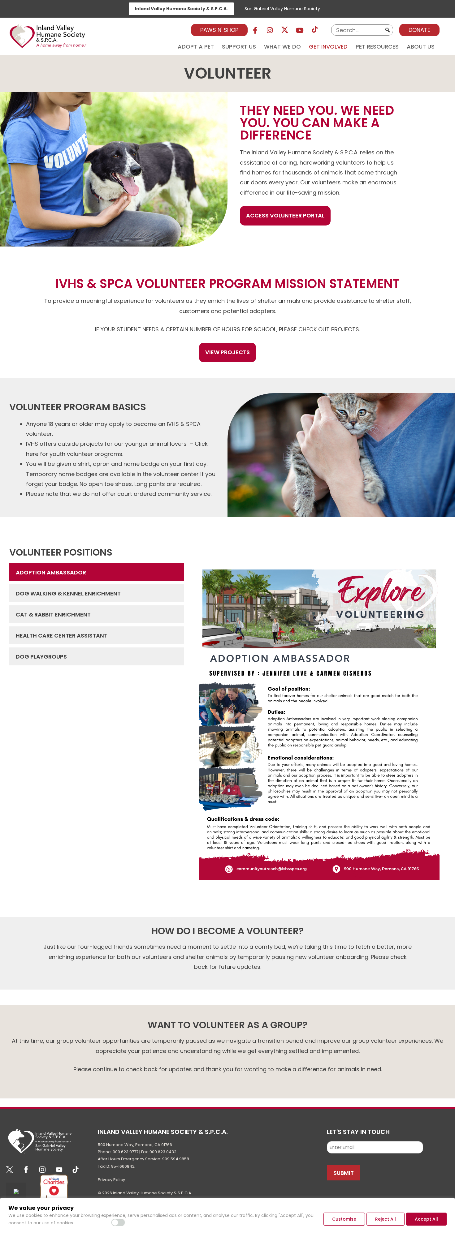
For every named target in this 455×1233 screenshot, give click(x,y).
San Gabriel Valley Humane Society (282, 9)
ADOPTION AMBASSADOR (51, 572)
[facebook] (255, 30)
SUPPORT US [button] (239, 46)
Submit (343, 1173)
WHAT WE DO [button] (282, 46)
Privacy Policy (111, 1180)
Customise (344, 1219)
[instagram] (269, 30)
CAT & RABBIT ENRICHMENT (53, 614)
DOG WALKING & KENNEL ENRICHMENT (68, 593)
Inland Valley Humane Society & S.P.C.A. (181, 9)
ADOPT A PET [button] (196, 46)
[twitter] (284, 30)
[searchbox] (362, 30)
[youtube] (299, 30)
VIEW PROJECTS (227, 352)
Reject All (385, 1219)
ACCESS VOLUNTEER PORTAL (285, 215)
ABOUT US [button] (421, 46)
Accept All (426, 1219)
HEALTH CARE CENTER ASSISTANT (61, 635)
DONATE (419, 30)
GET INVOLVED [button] (328, 46)
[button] (387, 30)
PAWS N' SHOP (219, 30)
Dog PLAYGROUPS (41, 656)
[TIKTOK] (314, 30)
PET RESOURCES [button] (377, 46)
